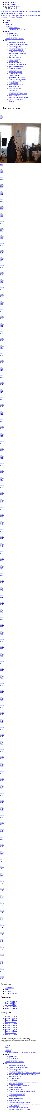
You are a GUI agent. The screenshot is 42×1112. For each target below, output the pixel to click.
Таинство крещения (16, 66)
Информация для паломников (15, 89)
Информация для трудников (18, 97)
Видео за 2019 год (11, 1008)
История (8, 26)
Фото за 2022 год (11, 1018)
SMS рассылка (14, 95)
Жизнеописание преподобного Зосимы (17, 28)
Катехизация (13, 61)
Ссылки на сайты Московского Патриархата (18, 93)
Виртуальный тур (15, 35)
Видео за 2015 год (11, 1001)
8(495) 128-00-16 (10, 2)
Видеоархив (13, 37)
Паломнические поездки (17, 79)
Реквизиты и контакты (17, 42)
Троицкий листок (15, 57)
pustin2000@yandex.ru (12, 6)
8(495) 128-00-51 (10, 4)
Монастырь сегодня (16, 84)
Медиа (7, 31)
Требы (7, 22)
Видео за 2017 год (11, 1005)
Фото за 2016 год (11, 1029)
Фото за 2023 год (11, 1016)
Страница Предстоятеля (17, 48)
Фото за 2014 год (11, 1033)
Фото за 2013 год (11, 1035)
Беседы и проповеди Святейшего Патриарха (17, 50)
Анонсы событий (15, 46)
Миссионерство (14, 86)
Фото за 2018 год (11, 1025)
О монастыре (9, 988)
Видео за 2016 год (11, 1003)
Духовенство (13, 83)
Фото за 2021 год (11, 1020)
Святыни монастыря (16, 73)
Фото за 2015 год (11, 1031)
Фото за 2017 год (11, 1027)
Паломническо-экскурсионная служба (17, 76)
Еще (6, 40)
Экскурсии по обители (17, 81)
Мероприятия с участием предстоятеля (17, 54)
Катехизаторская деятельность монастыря (17, 63)
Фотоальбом (13, 33)
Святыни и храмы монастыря (15, 69)
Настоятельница (14, 59)
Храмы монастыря (15, 72)
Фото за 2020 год (11, 1022)
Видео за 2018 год (11, 1007)
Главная (7, 20)
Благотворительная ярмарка (14, 39)
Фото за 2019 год (11, 1024)
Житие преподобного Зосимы (19, 1109)
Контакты (8, 24)
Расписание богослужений (18, 44)
